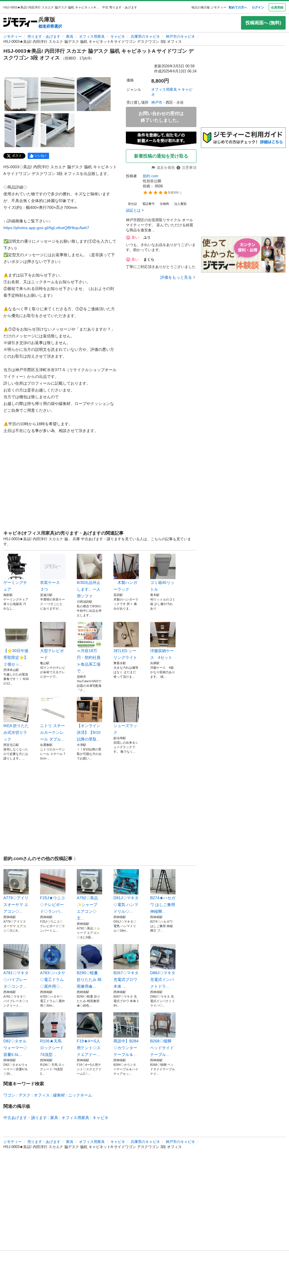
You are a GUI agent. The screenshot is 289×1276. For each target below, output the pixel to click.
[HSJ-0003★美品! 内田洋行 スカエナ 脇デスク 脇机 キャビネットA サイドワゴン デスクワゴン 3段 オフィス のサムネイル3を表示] (94, 94)
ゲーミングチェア (15, 586)
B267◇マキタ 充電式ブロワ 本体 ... (126, 980)
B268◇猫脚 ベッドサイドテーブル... (162, 1048)
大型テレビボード (52, 654)
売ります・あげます (43, 36)
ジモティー (12, 36)
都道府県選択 (50, 26)
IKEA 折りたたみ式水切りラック (16, 732)
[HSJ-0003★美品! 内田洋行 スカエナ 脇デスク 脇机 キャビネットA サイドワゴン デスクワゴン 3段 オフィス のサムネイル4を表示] (21, 130)
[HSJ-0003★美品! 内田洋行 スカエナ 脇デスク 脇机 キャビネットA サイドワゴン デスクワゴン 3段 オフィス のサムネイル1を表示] (21, 94)
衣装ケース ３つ (52, 586)
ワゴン (9, 1095)
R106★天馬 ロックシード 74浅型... (52, 1048)
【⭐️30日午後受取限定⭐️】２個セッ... (16, 657)
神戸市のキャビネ (180, 36)
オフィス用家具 (92, 36)
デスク (24, 1095)
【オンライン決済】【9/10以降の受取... (88, 732)
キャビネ (117, 36)
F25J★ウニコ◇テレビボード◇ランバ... (52, 905)
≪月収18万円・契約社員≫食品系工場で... (88, 660)
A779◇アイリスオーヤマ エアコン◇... (16, 905)
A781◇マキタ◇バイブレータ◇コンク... (16, 980)
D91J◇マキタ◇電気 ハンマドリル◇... (126, 905)
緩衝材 (59, 1095)
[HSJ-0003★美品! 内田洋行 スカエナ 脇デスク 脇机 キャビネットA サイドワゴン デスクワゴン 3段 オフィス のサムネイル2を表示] (58, 94)
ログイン (258, 7)
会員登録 (277, 7)
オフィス (42, 1095)
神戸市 (156, 102)
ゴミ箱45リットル (162, 586)
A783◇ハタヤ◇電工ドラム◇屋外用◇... (52, 980)
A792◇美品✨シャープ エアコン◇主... (87, 908)
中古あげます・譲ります (25, 1117)
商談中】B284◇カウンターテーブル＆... (126, 1048)
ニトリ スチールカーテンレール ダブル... (52, 732)
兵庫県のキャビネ (145, 36)
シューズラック (125, 729)
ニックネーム (80, 1095)
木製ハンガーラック (125, 586)
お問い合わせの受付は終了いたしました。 (161, 117)
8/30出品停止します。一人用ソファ (88, 589)
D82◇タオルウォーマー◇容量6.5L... (15, 1048)
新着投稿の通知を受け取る (161, 156)
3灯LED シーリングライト (125, 654)
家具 (69, 36)
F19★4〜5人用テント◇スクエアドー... (88, 1048)
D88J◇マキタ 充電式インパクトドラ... (162, 980)
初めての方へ (238, 7)
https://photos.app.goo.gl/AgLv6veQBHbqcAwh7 (46, 227)
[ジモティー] (20, 22)
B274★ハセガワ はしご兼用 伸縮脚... (162, 905)
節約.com (150, 176)
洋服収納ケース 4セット (162, 654)
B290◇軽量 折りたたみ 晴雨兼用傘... (89, 980)
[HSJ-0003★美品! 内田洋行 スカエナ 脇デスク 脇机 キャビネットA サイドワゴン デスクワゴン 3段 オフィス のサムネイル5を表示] (58, 130)
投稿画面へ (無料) (263, 22)
